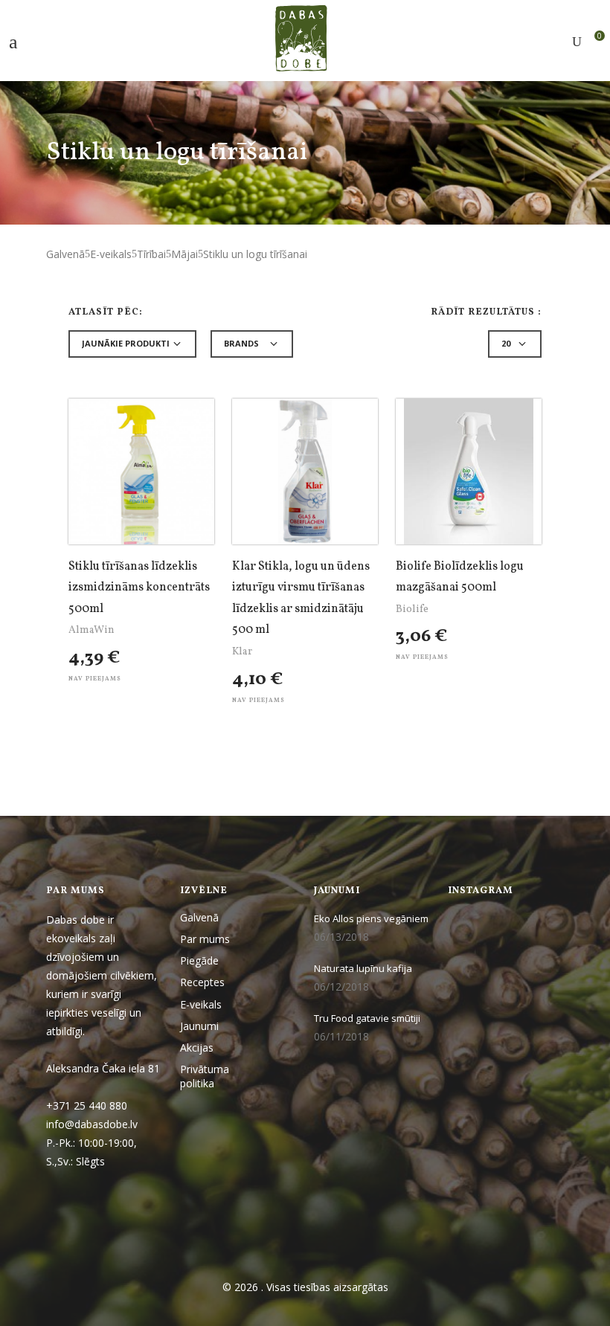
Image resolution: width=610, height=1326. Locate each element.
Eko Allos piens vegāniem (371, 918)
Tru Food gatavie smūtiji (367, 1018)
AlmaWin (91, 630)
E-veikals (111, 254)
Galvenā (65, 254)
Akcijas (197, 1047)
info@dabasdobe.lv (93, 1124)
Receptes (202, 982)
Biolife (412, 609)
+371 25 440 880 (86, 1105)
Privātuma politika (204, 1076)
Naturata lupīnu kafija (363, 968)
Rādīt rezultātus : (486, 312)
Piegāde (199, 960)
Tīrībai (151, 254)
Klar (242, 652)
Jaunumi (199, 1026)
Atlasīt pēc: (105, 312)
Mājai (184, 254)
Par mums (205, 939)
